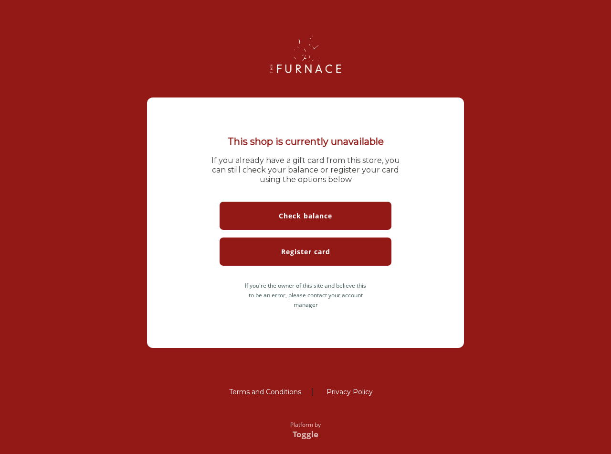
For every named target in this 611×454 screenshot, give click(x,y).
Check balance (305, 215)
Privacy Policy (350, 392)
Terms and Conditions (265, 392)
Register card (305, 251)
